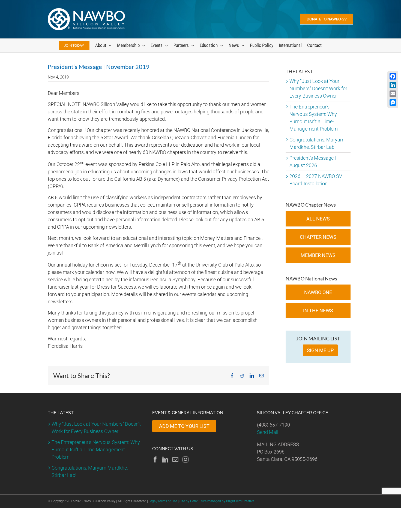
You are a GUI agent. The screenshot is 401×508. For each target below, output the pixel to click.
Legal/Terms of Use (163, 501)
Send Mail (267, 432)
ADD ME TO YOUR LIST (184, 426)
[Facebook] (155, 459)
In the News (318, 310)
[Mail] (175, 459)
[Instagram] (185, 459)
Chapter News (318, 237)
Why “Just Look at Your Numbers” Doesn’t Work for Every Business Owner (318, 88)
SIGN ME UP (320, 350)
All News (318, 219)
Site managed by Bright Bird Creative (227, 501)
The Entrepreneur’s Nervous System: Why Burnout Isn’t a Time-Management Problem (96, 449)
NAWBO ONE (318, 292)
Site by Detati (189, 501)
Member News (318, 255)
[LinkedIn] (165, 459)
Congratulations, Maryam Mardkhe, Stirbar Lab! (90, 471)
